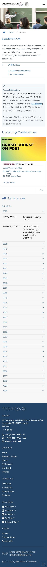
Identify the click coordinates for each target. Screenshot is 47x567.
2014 (5, 302)
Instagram (9, 510)
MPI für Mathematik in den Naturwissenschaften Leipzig (23, 172)
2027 (5, 211)
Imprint (5, 533)
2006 (5, 342)
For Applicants (8, 491)
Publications (7, 464)
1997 (5, 386)
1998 (5, 381)
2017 (5, 288)
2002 (5, 361)
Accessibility (7, 541)
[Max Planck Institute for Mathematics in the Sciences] (4, 32)
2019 (5, 278)
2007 (5, 337)
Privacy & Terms (8, 537)
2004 (5, 351)
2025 (5, 249)
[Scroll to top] (44, 564)
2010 (5, 322)
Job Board (6, 468)
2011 (5, 317)
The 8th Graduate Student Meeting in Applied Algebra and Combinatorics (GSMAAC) (31, 232)
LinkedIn (9, 514)
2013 (5, 307)
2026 (5, 244)
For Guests (6, 484)
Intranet (5, 472)
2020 (5, 273)
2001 (5, 366)
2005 (5, 346)
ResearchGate (11, 522)
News (4, 453)
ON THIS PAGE (14, 65)
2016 (5, 293)
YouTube (9, 518)
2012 (5, 312)
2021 (5, 268)
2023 (5, 258)
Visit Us (8, 430)
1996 (5, 391)
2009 (5, 327)
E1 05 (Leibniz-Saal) (13, 176)
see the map (36, 104)
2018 (5, 283)
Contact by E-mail (13, 441)
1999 (5, 376)
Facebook (9, 507)
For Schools (7, 487)
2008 (5, 332)
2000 (5, 371)
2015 (5, 298)
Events (5, 460)
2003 (5, 356)
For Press (6, 495)
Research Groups (9, 456)
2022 (5, 263)
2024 (5, 254)
